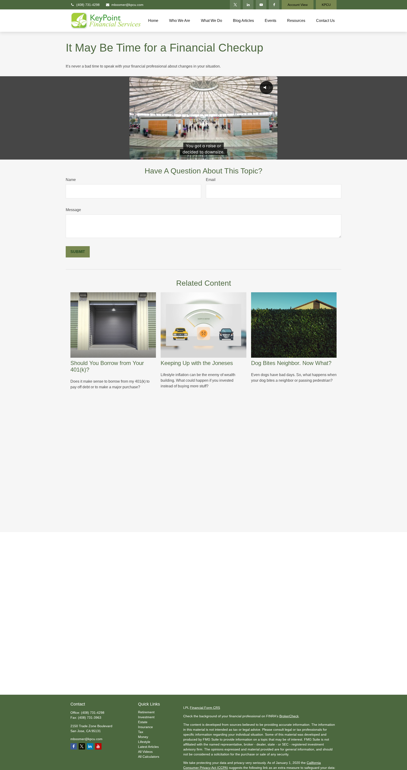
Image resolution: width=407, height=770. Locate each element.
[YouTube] (261, 4)
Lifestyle (144, 742)
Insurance (145, 727)
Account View (298, 5)
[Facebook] (274, 4)
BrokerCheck (289, 716)
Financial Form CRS (205, 708)
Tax (140, 732)
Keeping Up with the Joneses (197, 363)
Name (71, 180)
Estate (142, 722)
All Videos (145, 752)
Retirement (146, 712)
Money (143, 737)
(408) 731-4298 (88, 5)
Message (73, 210)
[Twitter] (235, 4)
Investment (146, 717)
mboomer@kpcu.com (127, 5)
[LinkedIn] (248, 4)
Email (211, 180)
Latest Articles (148, 747)
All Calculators (148, 756)
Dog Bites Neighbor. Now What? (291, 363)
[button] (153, 20)
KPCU (326, 5)
